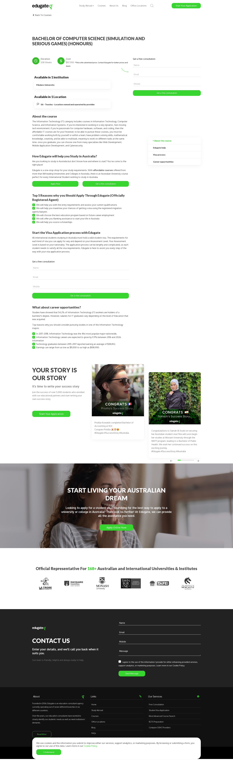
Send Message (131, 673)
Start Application (186, 5)
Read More (42, 734)
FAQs (93, 733)
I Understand (48, 752)
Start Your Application (51, 413)
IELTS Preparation (156, 722)
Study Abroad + (86, 5)
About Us (113, 5)
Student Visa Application (159, 710)
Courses (102, 5)
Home (93, 704)
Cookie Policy (90, 745)
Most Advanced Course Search (162, 716)
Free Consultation (156, 704)
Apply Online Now (116, 527)
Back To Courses (43, 15)
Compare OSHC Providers (160, 727)
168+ (92, 568)
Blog (124, 5)
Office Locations (139, 5)
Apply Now (55, 184)
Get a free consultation (167, 93)
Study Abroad (97, 710)
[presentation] (171, 461)
